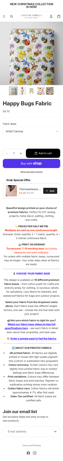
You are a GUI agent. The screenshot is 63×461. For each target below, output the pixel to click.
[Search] (11, 16)
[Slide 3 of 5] (31, 91)
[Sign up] (55, 431)
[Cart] (59, 16)
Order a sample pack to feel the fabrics (33, 338)
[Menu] (4, 16)
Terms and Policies (31, 445)
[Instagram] (35, 453)
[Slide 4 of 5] (40, 91)
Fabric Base (9, 123)
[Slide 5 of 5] (50, 91)
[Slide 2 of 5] (22, 91)
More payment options (32, 172)
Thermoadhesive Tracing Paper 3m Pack (30, 189)
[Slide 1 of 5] (13, 91)
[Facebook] (28, 453)
